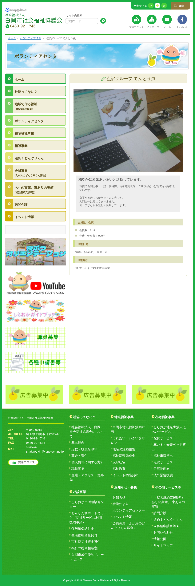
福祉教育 (119, 468)
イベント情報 (24, 216)
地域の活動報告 (124, 449)
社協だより (121, 503)
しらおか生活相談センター (87, 504)
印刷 (180, 6)
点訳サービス (163, 462)
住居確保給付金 (82, 528)
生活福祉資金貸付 (84, 535)
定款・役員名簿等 (84, 449)
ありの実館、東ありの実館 (34, 189)
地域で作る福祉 (26, 106)
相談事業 (21, 145)
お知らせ (119, 497)
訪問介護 (21, 204)
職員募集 (77, 468)
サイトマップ (163, 545)
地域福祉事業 (124, 416)
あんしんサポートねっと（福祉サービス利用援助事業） (87, 517)
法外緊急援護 (163, 475)
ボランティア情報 (30, 38)
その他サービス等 (168, 487)
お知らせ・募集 (125, 487)
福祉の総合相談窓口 (86, 548)
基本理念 (77, 442)
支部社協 (119, 462)
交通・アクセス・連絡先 (87, 477)
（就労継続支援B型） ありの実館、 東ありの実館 (168, 502)
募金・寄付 (79, 455)
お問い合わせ (163, 532)
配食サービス (163, 438)
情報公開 (159, 538)
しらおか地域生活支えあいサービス (169, 429)
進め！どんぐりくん (29, 158)
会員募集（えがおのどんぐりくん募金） (128, 525)
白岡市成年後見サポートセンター (87, 556)
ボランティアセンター (31, 121)
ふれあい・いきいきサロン (128, 440)
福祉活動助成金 (124, 455)
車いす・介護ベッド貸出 (169, 446)
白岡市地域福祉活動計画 (128, 429)
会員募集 (30, 172)
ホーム (12, 38)
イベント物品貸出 (125, 475)
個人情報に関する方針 (87, 462)
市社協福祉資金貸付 (86, 541)
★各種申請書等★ (166, 525)
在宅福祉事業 (24, 133)
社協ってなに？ (26, 91)
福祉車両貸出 (163, 455)
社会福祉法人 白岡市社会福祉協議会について (87, 431)
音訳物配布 (161, 468)
